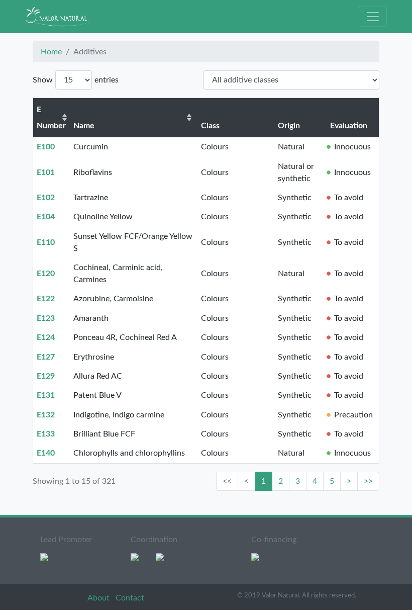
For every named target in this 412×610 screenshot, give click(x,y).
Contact (130, 598)
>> (368, 481)
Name (83, 126)
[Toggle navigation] (373, 17)
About (99, 598)
